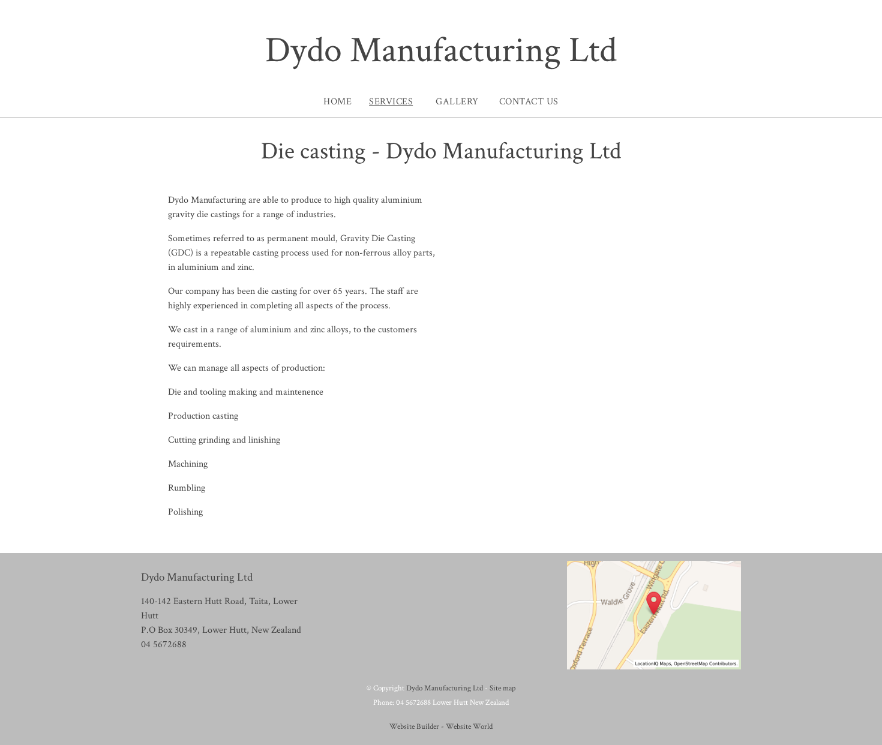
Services (391, 101)
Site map (502, 688)
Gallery (457, 101)
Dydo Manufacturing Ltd (441, 50)
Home (337, 101)
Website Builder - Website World (441, 726)
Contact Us (529, 101)
